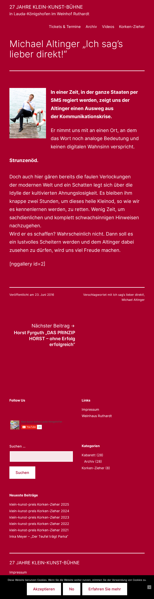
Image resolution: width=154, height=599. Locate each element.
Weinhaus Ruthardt (97, 416)
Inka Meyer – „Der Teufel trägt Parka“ (38, 536)
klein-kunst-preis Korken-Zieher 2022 (39, 524)
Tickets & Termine (65, 26)
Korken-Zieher (132, 26)
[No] (149, 587)
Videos (108, 26)
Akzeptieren (44, 589)
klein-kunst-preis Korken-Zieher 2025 (39, 504)
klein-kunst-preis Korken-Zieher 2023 (39, 517)
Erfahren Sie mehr (104, 589)
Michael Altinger (133, 300)
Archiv (91, 26)
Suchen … (17, 446)
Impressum (90, 409)
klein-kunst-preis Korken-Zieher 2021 (39, 530)
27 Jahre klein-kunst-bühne (46, 7)
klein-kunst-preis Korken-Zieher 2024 (39, 511)
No (71, 589)
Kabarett (89, 455)
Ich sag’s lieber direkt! (128, 294)
